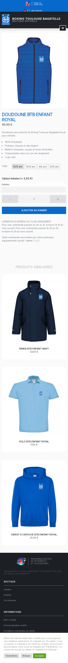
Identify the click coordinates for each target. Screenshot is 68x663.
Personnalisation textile (15, 625)
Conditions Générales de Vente (19, 631)
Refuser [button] (26, 655)
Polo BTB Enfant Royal (34, 441)
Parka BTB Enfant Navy (34, 348)
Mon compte (10, 619)
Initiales (5, 184)
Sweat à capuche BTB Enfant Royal (34, 534)
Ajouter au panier (34, 210)
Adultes (7, 589)
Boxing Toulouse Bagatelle (36, 19)
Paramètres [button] (11, 655)
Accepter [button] (39, 655)
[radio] (18, 166)
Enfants (7, 595)
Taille (4, 166)
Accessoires (10, 600)
